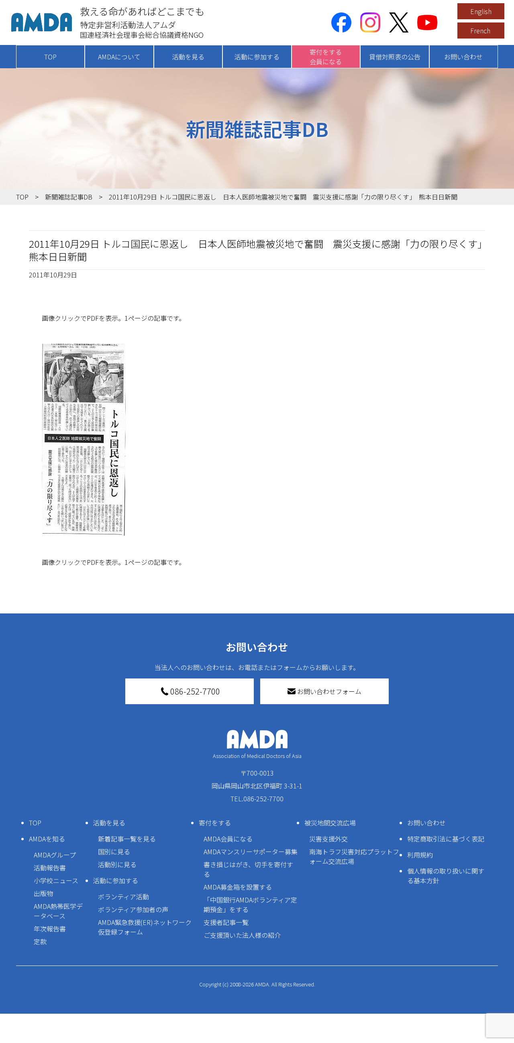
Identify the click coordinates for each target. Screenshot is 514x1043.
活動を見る (188, 56)
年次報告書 (50, 928)
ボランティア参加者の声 (133, 909)
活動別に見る (117, 864)
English (481, 11)
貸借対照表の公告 (394, 56)
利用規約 (420, 855)
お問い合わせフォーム (329, 691)
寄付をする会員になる (326, 56)
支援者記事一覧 (226, 922)
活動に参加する (257, 56)
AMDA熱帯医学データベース (58, 911)
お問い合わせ (463, 56)
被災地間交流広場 (330, 822)
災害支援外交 (328, 838)
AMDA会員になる (228, 838)
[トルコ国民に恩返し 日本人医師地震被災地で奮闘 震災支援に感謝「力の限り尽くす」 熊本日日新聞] (257, 440)
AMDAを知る (47, 838)
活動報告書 (50, 867)
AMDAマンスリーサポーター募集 (251, 851)
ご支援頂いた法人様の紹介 (242, 935)
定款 (40, 941)
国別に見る (114, 851)
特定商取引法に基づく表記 (445, 838)
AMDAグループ (55, 855)
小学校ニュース (56, 880)
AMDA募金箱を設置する (238, 887)
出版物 (43, 893)
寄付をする (215, 822)
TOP (50, 56)
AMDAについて (119, 56)
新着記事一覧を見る (127, 838)
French (480, 30)
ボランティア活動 (123, 896)
